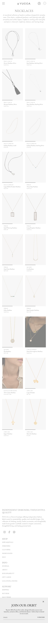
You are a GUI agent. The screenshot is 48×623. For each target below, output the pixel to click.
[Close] (43, 602)
